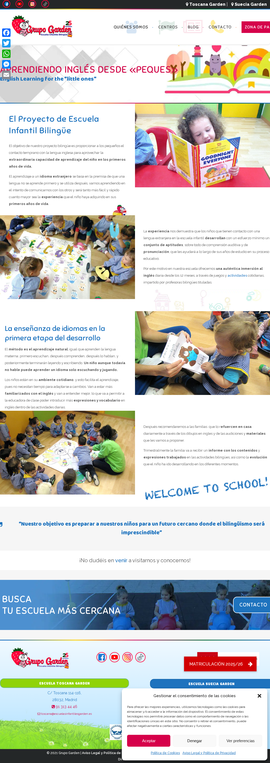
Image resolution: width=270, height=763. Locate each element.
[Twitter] (6, 43)
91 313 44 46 (66, 707)
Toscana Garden (206, 4)
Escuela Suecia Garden (212, 684)
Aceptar (149, 740)
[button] (259, 695)
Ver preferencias (240, 740)
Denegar (194, 740)
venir (121, 560)
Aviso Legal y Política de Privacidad (209, 753)
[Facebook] (6, 32)
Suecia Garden (250, 4)
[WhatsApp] (6, 53)
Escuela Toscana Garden (64, 683)
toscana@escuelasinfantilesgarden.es (66, 714)
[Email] (6, 75)
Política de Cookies (165, 753)
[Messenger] (6, 64)
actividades (237, 275)
